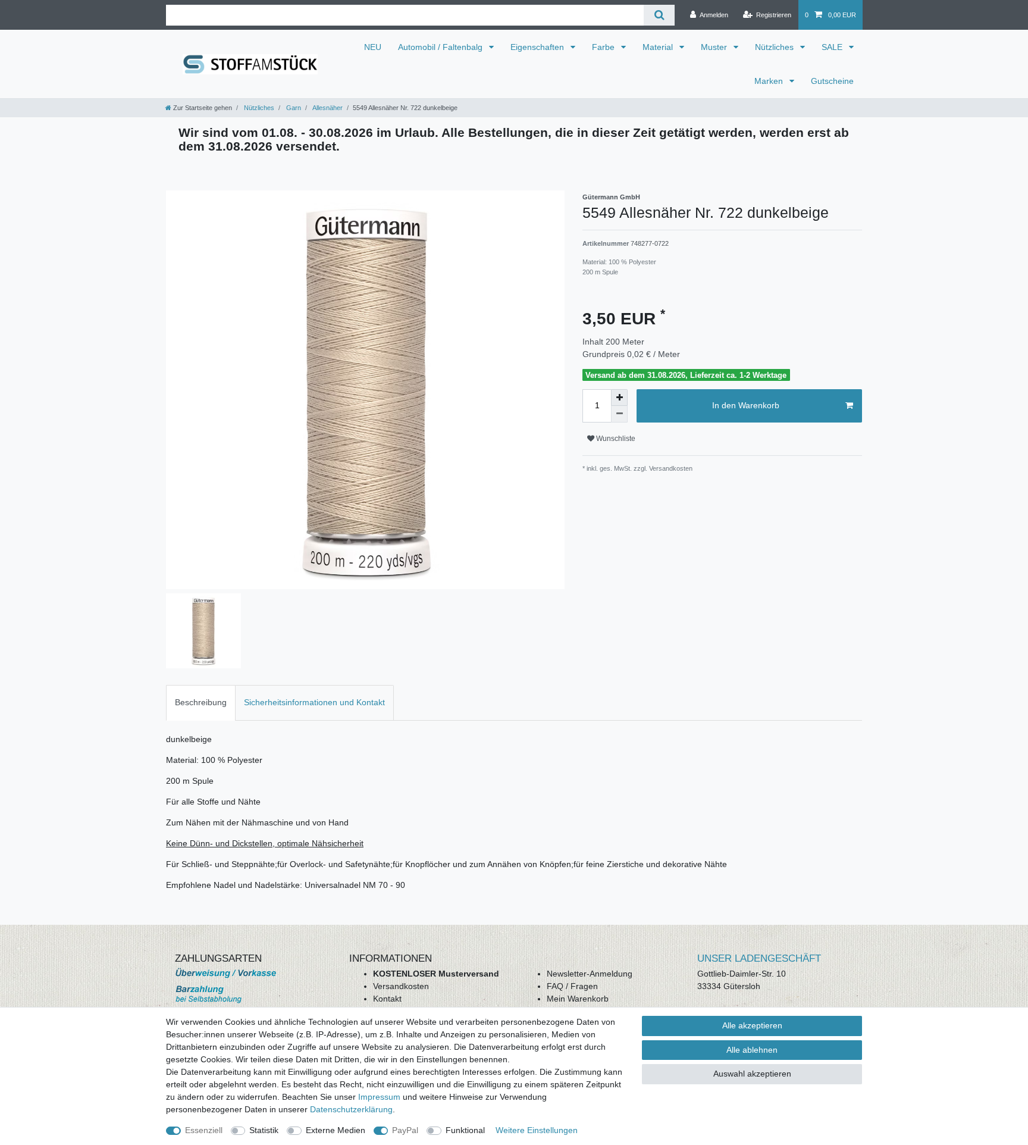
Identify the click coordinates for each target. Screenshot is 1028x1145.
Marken (769, 81)
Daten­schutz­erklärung (351, 1109)
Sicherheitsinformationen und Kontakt (314, 702)
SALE (833, 47)
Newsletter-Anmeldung (589, 973)
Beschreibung (201, 702)
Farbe (604, 47)
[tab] (201, 702)
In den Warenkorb (745, 405)
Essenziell (203, 1130)
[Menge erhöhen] (619, 397)
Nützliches (775, 47)
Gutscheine (832, 81)
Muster (715, 47)
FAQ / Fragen (572, 986)
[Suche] (659, 15)
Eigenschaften (538, 47)
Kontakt (387, 998)
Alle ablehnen (752, 1050)
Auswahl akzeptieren (752, 1073)
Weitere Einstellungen (537, 1130)
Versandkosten (401, 986)
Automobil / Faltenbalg (441, 47)
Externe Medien (335, 1130)
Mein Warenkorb (578, 998)
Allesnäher (327, 107)
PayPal (405, 1130)
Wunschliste (614, 438)
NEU (372, 47)
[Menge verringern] (619, 414)
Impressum (379, 1097)
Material (658, 47)
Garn (292, 107)
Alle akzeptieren (752, 1025)
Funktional (465, 1130)
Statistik (263, 1130)
